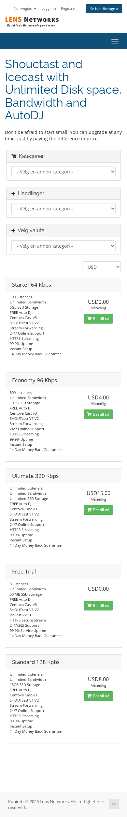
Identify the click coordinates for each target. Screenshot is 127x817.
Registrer (68, 8)
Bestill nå (100, 318)
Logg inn (48, 8)
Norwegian (23, 8)
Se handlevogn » (104, 8)
